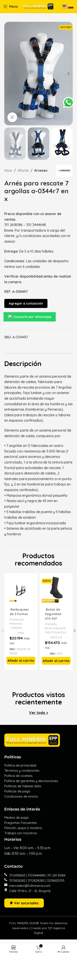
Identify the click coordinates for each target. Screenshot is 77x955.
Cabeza (16, 627)
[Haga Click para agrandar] (12, 117)
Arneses (40, 170)
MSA (21, 633)
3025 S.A (56, 637)
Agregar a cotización (26, 303)
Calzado (51, 624)
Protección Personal (17, 621)
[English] (65, 6)
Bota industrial (55, 628)
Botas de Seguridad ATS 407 (53, 613)
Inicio (8, 170)
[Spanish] (71, 6)
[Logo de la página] (38, 6)
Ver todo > (38, 712)
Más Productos (55, 632)
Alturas (23, 170)
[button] (20, 660)
